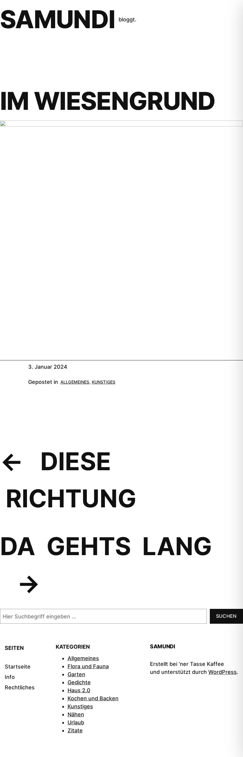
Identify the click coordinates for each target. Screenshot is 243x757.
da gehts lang (106, 546)
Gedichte (79, 682)
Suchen (226, 616)
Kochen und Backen (93, 698)
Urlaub (76, 722)
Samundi (57, 19)
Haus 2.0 (79, 690)
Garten (76, 674)
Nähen (76, 714)
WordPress (222, 672)
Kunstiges (103, 381)
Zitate (75, 730)
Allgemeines (74, 381)
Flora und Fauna (88, 666)
